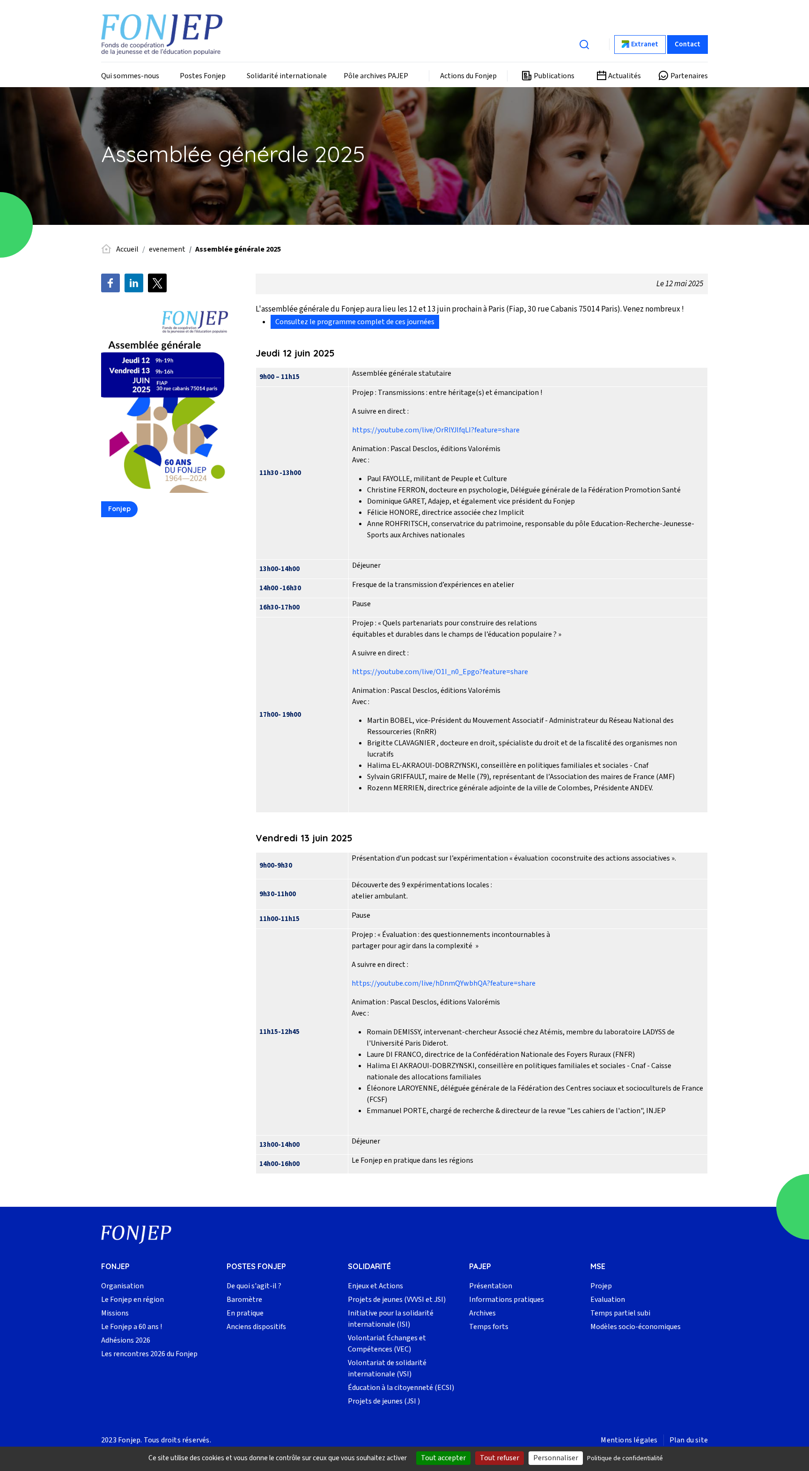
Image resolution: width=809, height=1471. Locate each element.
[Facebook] (110, 283)
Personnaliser (555, 1458)
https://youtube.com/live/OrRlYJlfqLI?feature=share (436, 430)
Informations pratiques (506, 1299)
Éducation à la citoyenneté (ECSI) (401, 1387)
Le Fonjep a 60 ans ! (131, 1327)
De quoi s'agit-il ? (254, 1286)
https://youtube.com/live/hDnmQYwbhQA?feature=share (444, 983)
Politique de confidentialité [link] (625, 1458)
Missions (115, 1313)
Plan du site (688, 1440)
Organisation (122, 1286)
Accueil (127, 249)
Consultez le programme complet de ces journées (354, 322)
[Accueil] (161, 34)
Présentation (490, 1286)
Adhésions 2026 (125, 1340)
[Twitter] (157, 283)
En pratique (245, 1313)
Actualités (624, 76)
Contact (687, 44)
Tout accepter (443, 1458)
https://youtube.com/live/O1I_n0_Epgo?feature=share (440, 672)
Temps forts (488, 1327)
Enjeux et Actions (375, 1286)
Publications (554, 76)
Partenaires (689, 76)
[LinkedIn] (134, 283)
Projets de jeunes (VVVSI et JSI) (397, 1299)
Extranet (644, 44)
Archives (482, 1313)
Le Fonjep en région (132, 1299)
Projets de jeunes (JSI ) (384, 1401)
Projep (601, 1286)
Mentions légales (629, 1440)
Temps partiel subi (620, 1313)
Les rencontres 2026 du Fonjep (149, 1354)
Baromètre (244, 1299)
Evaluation (607, 1299)
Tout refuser (499, 1458)
